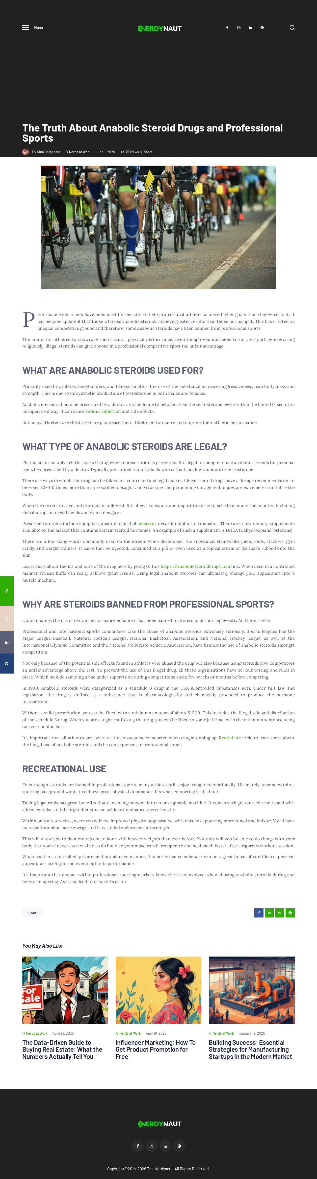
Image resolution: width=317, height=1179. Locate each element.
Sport (32, 913)
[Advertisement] (158, 71)
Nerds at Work (79, 152)
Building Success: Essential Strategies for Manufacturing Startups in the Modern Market (250, 1049)
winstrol (147, 523)
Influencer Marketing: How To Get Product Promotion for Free (156, 1049)
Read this (228, 738)
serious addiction (103, 411)
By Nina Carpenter (46, 152)
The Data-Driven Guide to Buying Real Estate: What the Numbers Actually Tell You (62, 1049)
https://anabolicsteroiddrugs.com (195, 566)
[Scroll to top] (310, 697)
